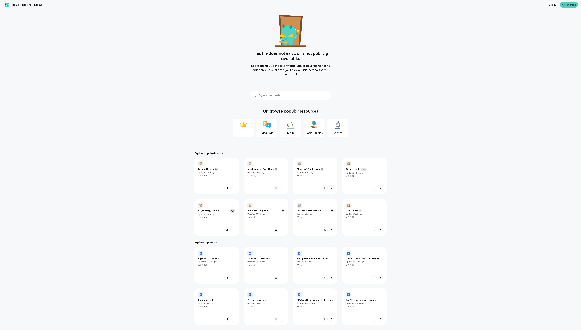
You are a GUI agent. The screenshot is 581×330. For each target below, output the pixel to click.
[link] (216, 176)
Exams (38, 4)
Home (15, 4)
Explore (26, 4)
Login (552, 4)
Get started (569, 4)
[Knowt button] (226, 188)
